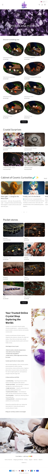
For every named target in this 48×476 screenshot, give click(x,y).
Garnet (4, 296)
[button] (2, 4)
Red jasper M (5, 277)
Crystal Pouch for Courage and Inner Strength (32, 77)
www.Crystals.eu (25, 473)
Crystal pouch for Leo (28, 116)
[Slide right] (26, 212)
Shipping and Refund (18, 459)
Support (30, 459)
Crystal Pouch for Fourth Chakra (9, 77)
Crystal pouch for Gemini (7, 57)
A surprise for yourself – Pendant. (9, 167)
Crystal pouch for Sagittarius (29, 57)
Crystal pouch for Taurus (28, 96)
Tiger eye (26, 277)
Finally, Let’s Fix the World (31, 196)
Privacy (26, 459)
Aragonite (26, 238)
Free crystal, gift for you (7, 148)
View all (24, 121)
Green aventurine (27, 296)
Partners (36, 459)
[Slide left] (21, 212)
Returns (40, 459)
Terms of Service (8, 459)
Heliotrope (26, 257)
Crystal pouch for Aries (7, 96)
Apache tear (5, 238)
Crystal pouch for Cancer (7, 116)
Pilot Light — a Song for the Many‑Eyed (10, 197)
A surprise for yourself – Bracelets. (30, 148)
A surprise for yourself (28, 167)
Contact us (24, 462)
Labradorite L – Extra (7, 257)
